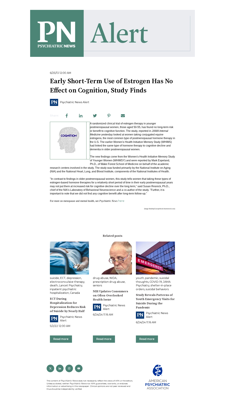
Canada (75, 292)
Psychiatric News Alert (74, 102)
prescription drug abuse (109, 281)
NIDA (113, 278)
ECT (63, 278)
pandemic (151, 278)
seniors (97, 285)
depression (74, 278)
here (121, 200)
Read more (61, 339)
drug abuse (100, 278)
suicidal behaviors (157, 289)
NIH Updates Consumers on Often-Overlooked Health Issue (110, 295)
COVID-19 (156, 281)
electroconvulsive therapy (67, 281)
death (54, 285)
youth (140, 278)
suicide (54, 278)
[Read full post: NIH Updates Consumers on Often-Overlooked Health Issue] (112, 258)
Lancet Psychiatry (70, 285)
